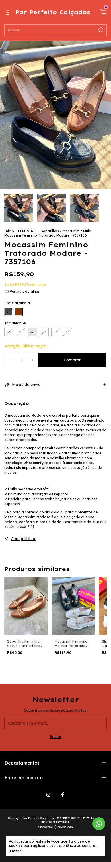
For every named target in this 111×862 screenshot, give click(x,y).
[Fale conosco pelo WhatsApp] (98, 823)
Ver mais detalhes (24, 291)
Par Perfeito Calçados (53, 12)
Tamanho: (15, 323)
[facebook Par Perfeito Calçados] (62, 794)
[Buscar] (100, 30)
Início (9, 231)
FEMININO (27, 231)
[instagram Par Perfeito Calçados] (48, 794)
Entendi (16, 851)
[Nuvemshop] (55, 827)
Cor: (17, 303)
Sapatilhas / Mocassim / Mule (66, 231)
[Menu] (8, 13)
